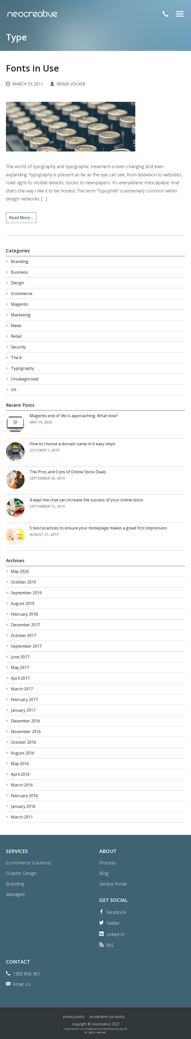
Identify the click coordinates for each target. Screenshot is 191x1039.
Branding (19, 261)
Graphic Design (21, 873)
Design (17, 283)
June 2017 (20, 657)
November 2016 (26, 731)
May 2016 (20, 763)
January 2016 (23, 806)
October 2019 (23, 582)
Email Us (22, 984)
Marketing (21, 315)
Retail (16, 336)
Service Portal (113, 884)
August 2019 (22, 603)
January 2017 (23, 710)
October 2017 (23, 635)
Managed (15, 894)
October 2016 (23, 742)
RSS (110, 945)
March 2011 (22, 817)
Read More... (21, 217)
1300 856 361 (26, 974)
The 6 (16, 357)
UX (13, 389)
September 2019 (26, 592)
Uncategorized (24, 379)
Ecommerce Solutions (28, 863)
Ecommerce (21, 293)
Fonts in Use (32, 68)
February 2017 (24, 699)
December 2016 (25, 721)
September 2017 (26, 646)
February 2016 (24, 795)
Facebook (116, 912)
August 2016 (22, 753)
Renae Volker (71, 84)
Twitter (113, 923)
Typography (22, 368)
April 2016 (20, 774)
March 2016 (22, 785)
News (16, 325)
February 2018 (24, 614)
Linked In (115, 934)
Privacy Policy (73, 1016)
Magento (19, 304)
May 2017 (20, 667)
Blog (103, 873)
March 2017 (22, 689)
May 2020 (20, 571)
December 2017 (25, 625)
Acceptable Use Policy (107, 1016)
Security (18, 347)
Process (107, 863)
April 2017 (20, 678)
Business (19, 272)
